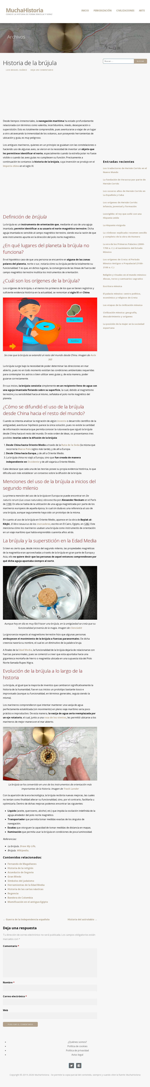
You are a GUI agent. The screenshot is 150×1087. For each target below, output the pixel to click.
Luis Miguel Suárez (16, 70)
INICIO (85, 10)
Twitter (71, 1065)
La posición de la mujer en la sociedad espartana (123, 325)
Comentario (11, 946)
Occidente (34, 461)
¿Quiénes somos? (77, 1042)
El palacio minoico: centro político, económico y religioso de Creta (122, 295)
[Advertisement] (50, 96)
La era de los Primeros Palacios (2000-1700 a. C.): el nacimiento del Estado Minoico (124, 248)
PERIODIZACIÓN (103, 10)
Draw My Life (27, 846)
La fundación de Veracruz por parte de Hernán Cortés (124, 181)
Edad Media (25, 650)
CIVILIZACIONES (125, 10)
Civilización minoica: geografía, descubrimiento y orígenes (120, 314)
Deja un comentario (42, 70)
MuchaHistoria (24, 10)
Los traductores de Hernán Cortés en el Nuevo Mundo (125, 170)
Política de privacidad (77, 1050)
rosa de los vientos (55, 717)
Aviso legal (77, 1054)
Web (5, 1010)
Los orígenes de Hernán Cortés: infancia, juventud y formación (120, 204)
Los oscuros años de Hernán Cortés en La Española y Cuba (124, 193)
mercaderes (43, 524)
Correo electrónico (15, 996)
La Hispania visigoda (114, 225)
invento (61, 421)
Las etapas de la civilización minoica (122, 305)
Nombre (9, 982)
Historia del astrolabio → (82, 919)
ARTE (142, 10)
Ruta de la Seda (70, 445)
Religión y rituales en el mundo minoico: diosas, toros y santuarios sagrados (124, 276)
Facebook (78, 1065)
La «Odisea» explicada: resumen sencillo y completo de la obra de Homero (125, 234)
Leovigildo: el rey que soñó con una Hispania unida (122, 215)
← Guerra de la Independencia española (26, 919)
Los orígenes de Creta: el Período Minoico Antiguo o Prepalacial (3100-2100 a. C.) (123, 263)
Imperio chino (11, 166)
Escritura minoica (112, 286)
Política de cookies (77, 1046)
